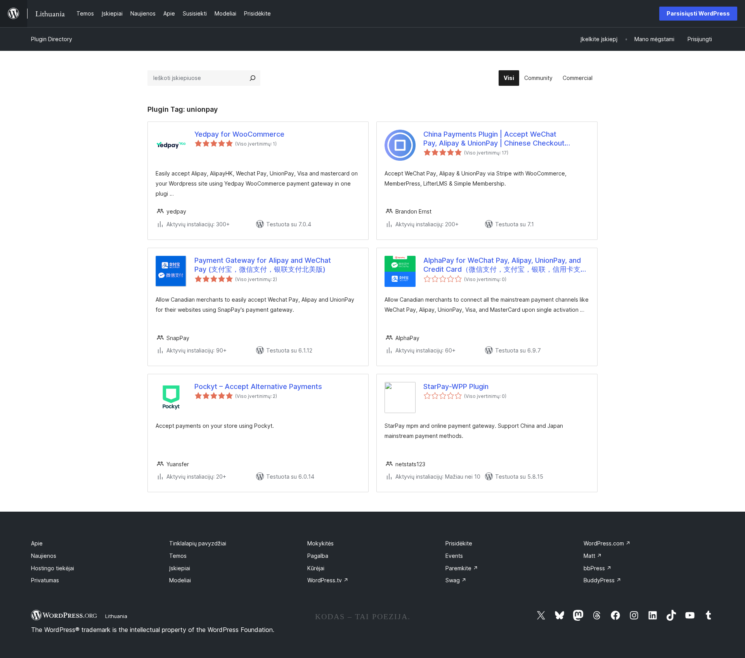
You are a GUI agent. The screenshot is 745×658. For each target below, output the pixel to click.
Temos (178, 555)
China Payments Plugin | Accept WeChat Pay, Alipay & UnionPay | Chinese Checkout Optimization (494, 139)
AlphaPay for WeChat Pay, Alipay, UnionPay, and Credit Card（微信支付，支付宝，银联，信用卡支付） (502, 265)
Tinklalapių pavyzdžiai (197, 543)
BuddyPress (602, 580)
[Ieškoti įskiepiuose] (252, 78)
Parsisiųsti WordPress (698, 13)
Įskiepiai (179, 568)
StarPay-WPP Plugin (456, 386)
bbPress (598, 568)
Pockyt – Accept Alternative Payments (258, 386)
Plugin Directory (51, 39)
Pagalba (317, 555)
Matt (593, 555)
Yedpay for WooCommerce (239, 134)
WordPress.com (607, 543)
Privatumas (45, 580)
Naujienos (43, 555)
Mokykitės (320, 543)
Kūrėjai (315, 568)
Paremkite (461, 568)
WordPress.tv (327, 580)
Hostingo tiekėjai (52, 568)
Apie (37, 543)
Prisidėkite (458, 543)
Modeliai (180, 580)
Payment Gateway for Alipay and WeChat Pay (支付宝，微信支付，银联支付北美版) (262, 264)
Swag (455, 580)
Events (454, 555)
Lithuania (116, 616)
